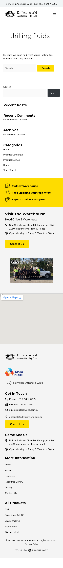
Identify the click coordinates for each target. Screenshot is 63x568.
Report (7, 165)
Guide (6, 149)
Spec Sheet (9, 170)
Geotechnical (12, 532)
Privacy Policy (31, 544)
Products (10, 475)
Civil (7, 509)
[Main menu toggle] (54, 14)
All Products (15, 503)
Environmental (12, 520)
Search (7, 86)
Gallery (8, 487)
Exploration (11, 526)
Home (8, 464)
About (8, 470)
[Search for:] (20, 68)
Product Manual (11, 159)
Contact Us (11, 493)
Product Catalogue (13, 154)
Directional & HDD (15, 515)
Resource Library (14, 481)
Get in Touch (16, 394)
